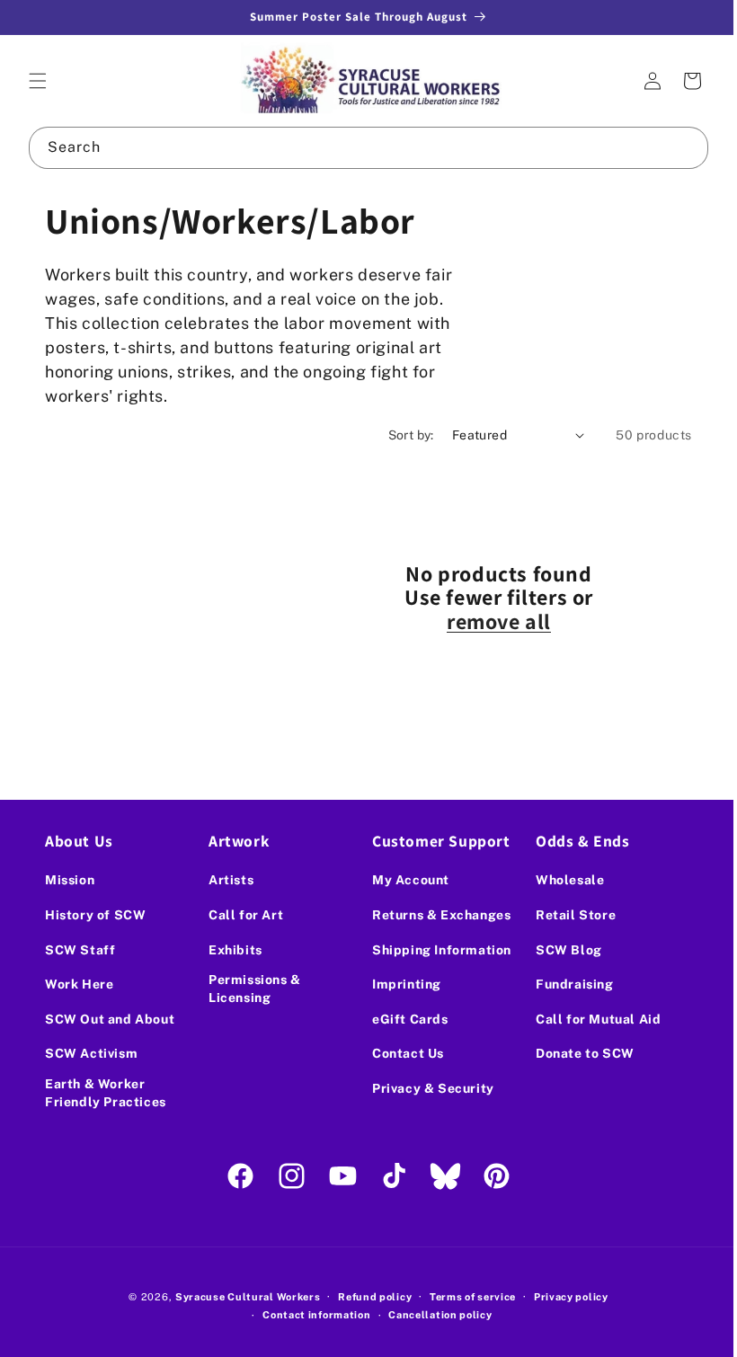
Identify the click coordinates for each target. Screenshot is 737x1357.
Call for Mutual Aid (588, 1019)
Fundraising (565, 984)
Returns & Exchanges (435, 915)
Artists (227, 880)
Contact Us (402, 1053)
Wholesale (560, 880)
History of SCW (95, 915)
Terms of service (465, 1296)
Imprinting (400, 984)
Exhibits (232, 950)
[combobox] (362, 148)
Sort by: (398, 435)
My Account (404, 880)
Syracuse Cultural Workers (241, 1296)
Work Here (79, 984)
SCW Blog (559, 950)
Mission (69, 880)
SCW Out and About (109, 1019)
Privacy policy (564, 1296)
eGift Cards (404, 1019)
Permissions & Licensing (251, 988)
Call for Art (242, 915)
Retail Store (566, 915)
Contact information (310, 1314)
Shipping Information (435, 950)
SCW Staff (80, 950)
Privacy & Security (427, 1088)
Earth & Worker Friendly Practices (105, 1093)
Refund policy (368, 1296)
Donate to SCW (575, 1053)
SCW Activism (91, 1053)
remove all (492, 621)
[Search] (674, 147)
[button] (38, 81)
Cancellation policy (433, 1314)
